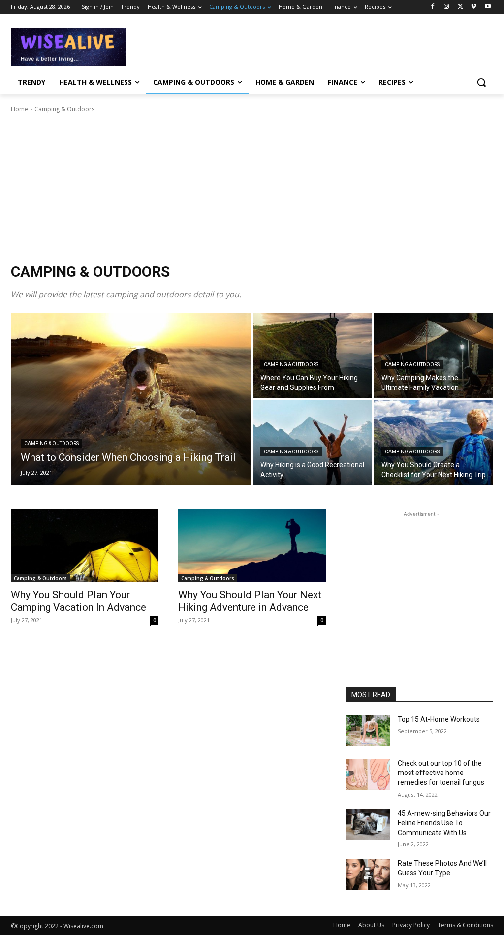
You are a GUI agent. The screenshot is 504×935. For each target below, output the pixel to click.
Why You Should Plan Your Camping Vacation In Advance (78, 601)
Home (19, 109)
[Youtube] (487, 7)
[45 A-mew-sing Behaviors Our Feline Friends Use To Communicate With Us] (368, 824)
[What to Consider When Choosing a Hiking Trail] (131, 399)
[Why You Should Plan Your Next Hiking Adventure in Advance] (252, 545)
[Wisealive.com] (68, 47)
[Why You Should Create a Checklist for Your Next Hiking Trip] (433, 442)
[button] (481, 82)
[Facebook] (433, 7)
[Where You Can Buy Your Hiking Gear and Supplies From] (312, 355)
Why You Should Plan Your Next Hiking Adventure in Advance (249, 601)
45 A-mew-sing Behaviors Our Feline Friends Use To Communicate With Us (444, 823)
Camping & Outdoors (51, 443)
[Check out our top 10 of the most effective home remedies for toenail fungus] (368, 774)
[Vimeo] (473, 7)
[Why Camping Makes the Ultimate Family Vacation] (433, 355)
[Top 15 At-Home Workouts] (368, 730)
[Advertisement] (241, 45)
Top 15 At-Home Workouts (439, 719)
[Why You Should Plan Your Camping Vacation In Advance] (84, 545)
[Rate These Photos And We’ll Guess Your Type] (368, 874)
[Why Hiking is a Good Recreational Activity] (312, 442)
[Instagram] (446, 7)
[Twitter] (460, 7)
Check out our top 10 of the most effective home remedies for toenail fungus (441, 772)
